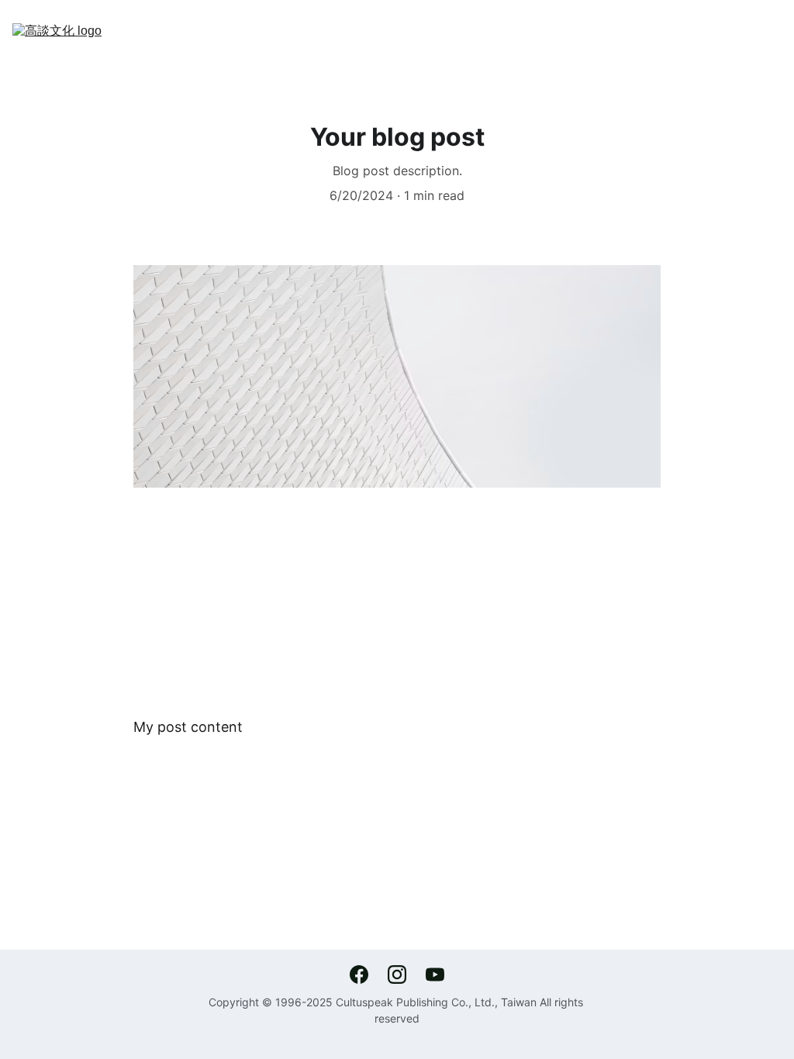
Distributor (470, 42)
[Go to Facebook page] (367, 974)
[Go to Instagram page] (405, 974)
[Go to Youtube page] (435, 974)
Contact (555, 42)
